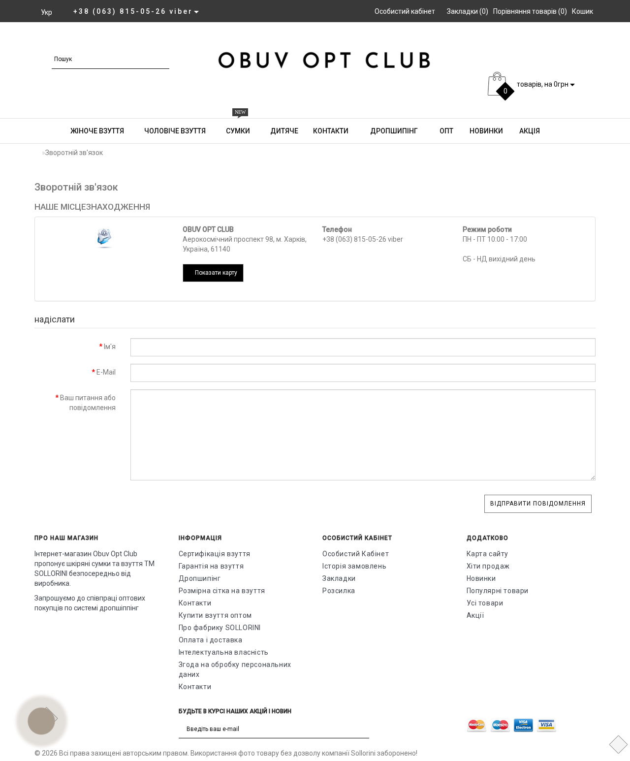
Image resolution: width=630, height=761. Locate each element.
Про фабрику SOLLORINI (220, 628)
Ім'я (110, 346)
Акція (529, 131)
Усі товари (485, 603)
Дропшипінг (393, 131)
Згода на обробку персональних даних (235, 669)
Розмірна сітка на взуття (222, 591)
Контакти (330, 131)
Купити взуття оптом (215, 615)
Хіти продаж (488, 566)
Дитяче (284, 131)
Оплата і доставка (211, 640)
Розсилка (338, 591)
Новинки (485, 131)
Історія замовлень (354, 566)
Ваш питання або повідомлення (88, 403)
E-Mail (106, 372)
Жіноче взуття (516, 40)
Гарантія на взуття (211, 566)
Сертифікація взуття (215, 554)
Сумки (238, 126)
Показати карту (215, 272)
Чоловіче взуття (175, 131)
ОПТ (445, 131)
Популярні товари (498, 591)
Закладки (339, 578)
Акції (475, 615)
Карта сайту (488, 554)
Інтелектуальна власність (224, 652)
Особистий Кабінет (355, 554)
